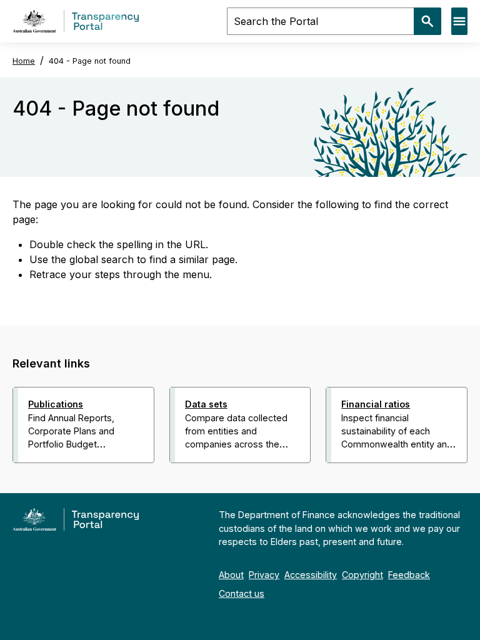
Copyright (362, 574)
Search (427, 21)
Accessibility (310, 574)
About (231, 574)
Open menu (459, 21)
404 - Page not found (90, 61)
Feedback (409, 574)
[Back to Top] (212, 479)
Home (23, 61)
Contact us (241, 593)
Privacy (264, 574)
